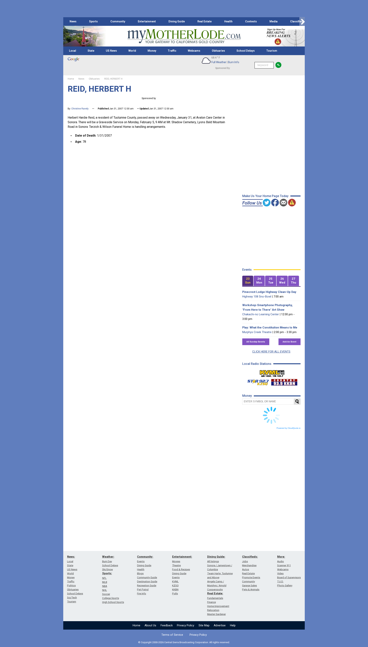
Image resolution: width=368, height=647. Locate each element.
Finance (211, 602)
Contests (251, 21)
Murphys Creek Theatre (257, 332)
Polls (175, 593)
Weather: (108, 556)
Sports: (107, 573)
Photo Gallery (284, 585)
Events (141, 561)
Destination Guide (147, 581)
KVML (175, 581)
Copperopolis (215, 589)
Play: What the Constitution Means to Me (269, 327)
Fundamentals (215, 598)
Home (136, 625)
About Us (150, 625)
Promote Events (251, 577)
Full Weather (218, 62)
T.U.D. (280, 581)
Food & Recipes (181, 569)
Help (233, 625)
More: (281, 556)
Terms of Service (172, 634)
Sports (93, 21)
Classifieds (297, 21)
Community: (145, 556)
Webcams (194, 50)
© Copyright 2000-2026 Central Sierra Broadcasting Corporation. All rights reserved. (184, 642)
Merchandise (249, 565)
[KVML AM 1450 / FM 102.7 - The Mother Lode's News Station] (272, 372)
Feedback (167, 625)
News (73, 21)
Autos (245, 569)
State (91, 50)
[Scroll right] (302, 21)
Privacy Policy (185, 625)
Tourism (271, 50)
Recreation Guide (146, 585)
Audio (280, 561)
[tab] (247, 281)
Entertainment (147, 21)
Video (280, 573)
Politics (71, 585)
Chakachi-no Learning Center (260, 314)
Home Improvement (218, 606)
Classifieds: (250, 556)
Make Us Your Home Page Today (265, 196)
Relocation (213, 610)
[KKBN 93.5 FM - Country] (284, 381)
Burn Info (233, 62)
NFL (104, 578)
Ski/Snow (107, 569)
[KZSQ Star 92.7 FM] (256, 381)
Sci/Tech (72, 597)
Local (72, 50)
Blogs (140, 573)
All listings (213, 561)
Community (117, 21)
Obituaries (218, 50)
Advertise (220, 625)
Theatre (176, 565)
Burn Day (107, 561)
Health (228, 21)
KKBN (175, 589)
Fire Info (141, 593)
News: (71, 556)
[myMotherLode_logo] (184, 36)
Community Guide (147, 577)
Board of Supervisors (289, 577)
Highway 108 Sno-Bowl (256, 296)
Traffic (172, 50)
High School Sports (113, 602)
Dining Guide (176, 21)
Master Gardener (216, 614)
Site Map (204, 625)
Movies (176, 561)
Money (152, 50)
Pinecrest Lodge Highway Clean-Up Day (269, 292)
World (132, 50)
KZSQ (175, 585)
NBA (104, 586)
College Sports (110, 598)
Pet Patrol (143, 589)
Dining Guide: (216, 556)
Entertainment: (182, 556)
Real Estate (204, 21)
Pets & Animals (250, 589)
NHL (104, 590)
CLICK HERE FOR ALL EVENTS (271, 351)
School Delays (246, 50)
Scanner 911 (284, 565)
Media (273, 21)
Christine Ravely (80, 108)
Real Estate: (215, 593)
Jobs (245, 561)
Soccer (106, 594)
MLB (104, 582)
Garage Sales (249, 585)
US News (111, 50)
